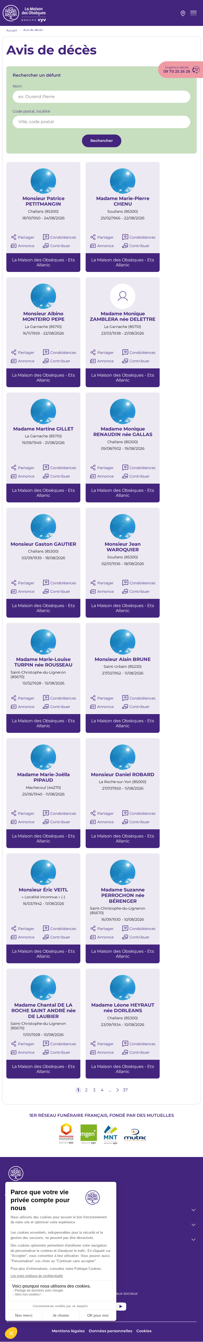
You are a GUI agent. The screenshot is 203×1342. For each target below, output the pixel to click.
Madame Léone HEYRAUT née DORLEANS (122, 1008)
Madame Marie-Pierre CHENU (122, 201)
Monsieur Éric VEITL (43, 890)
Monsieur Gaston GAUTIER (43, 544)
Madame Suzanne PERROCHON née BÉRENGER (123, 895)
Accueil (11, 30)
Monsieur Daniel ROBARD (122, 775)
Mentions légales (68, 1331)
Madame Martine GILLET (43, 429)
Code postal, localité (31, 111)
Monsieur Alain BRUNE (123, 659)
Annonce (26, 245)
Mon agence (183, 13)
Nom (17, 86)
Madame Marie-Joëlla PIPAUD (43, 777)
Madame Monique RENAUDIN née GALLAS (122, 432)
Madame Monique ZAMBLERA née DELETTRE (122, 316)
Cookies (143, 1331)
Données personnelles (110, 1331)
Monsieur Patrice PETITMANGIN (43, 201)
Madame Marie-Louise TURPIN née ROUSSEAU (43, 662)
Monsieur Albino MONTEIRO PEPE (43, 316)
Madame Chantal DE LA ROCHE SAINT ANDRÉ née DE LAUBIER (43, 1010)
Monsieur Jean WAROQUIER (123, 547)
